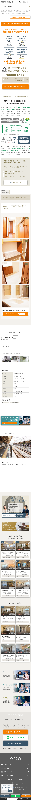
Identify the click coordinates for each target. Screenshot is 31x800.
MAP (15, 338)
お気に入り (20, 2)
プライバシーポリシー (22, 789)
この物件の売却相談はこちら (19, 17)
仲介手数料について (19, 787)
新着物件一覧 (5, 748)
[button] (2, 447)
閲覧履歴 (24, 2)
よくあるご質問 (14, 748)
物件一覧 (27, 787)
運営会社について (24, 748)
